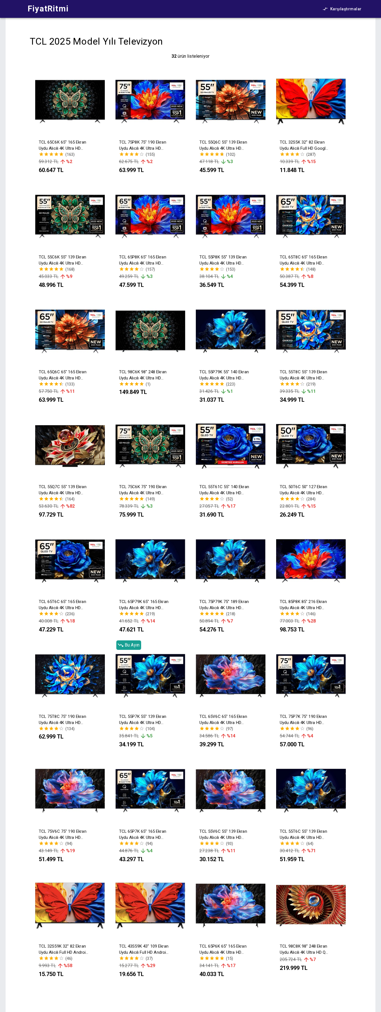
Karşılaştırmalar (345, 9)
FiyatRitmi (48, 8)
